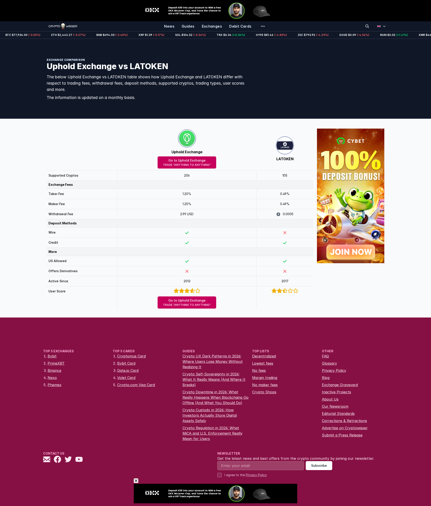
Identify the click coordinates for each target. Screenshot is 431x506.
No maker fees (265, 385)
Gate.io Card (128, 370)
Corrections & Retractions (344, 420)
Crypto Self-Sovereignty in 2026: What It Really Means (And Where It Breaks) (214, 379)
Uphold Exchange (187, 152)
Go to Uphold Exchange (187, 162)
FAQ (325, 356)
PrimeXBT (56, 363)
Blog (326, 377)
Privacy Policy (334, 370)
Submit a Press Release (342, 435)
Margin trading (264, 377)
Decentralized (264, 356)
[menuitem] (169, 26)
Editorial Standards (338, 413)
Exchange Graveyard (340, 385)
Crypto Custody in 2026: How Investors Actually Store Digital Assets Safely (210, 415)
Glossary (329, 363)
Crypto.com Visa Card (136, 385)
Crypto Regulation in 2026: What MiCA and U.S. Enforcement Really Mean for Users (212, 433)
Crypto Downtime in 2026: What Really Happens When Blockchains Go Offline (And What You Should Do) (215, 397)
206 (187, 175)
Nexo (52, 377)
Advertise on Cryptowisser (345, 428)
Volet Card (126, 377)
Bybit (52, 356)
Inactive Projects (336, 392)
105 (284, 175)
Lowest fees (262, 363)
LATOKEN (285, 159)
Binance (54, 370)
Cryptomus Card (131, 356)
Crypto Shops (264, 392)
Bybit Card (126, 363)
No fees (259, 370)
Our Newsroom (335, 406)
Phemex (55, 385)
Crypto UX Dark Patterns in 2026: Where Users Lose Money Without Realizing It (213, 361)
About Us (330, 399)
